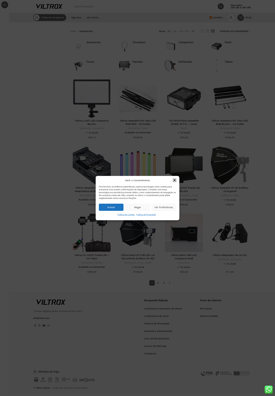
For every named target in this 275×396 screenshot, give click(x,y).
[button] (174, 180)
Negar (137, 207)
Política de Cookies (126, 214)
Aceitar (111, 207)
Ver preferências (164, 207)
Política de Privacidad (146, 214)
